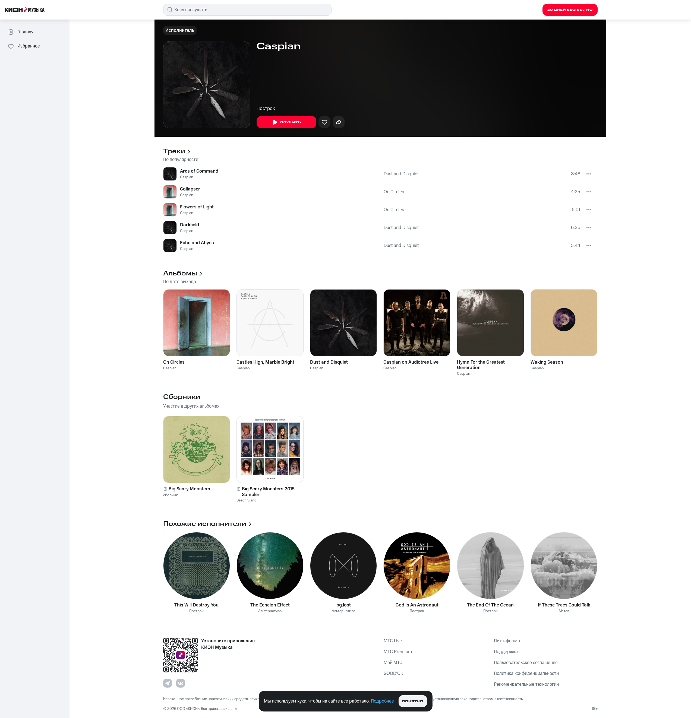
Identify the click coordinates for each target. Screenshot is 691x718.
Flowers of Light (197, 207)
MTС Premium (398, 652)
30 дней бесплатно (569, 10)
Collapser (190, 189)
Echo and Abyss (197, 243)
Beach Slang (246, 500)
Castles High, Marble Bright (265, 362)
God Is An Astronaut (417, 605)
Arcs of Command (199, 171)
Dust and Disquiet (401, 174)
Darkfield (189, 225)
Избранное (28, 46)
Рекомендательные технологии (526, 684)
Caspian (186, 177)
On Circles (394, 192)
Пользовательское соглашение (526, 662)
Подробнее (382, 701)
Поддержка (506, 652)
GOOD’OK (393, 673)
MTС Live (393, 641)
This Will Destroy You (196, 605)
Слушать (290, 122)
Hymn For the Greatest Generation (481, 365)
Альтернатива (270, 611)
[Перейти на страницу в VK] (180, 683)
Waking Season (547, 362)
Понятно (412, 701)
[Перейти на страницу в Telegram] (167, 683)
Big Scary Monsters (189, 489)
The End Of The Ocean (490, 605)
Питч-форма (507, 641)
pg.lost (343, 605)
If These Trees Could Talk (564, 605)
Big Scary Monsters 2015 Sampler (268, 491)
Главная (25, 32)
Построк (266, 108)
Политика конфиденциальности (526, 673)
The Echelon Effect (270, 605)
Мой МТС (393, 662)
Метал (564, 611)
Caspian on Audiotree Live (410, 362)
